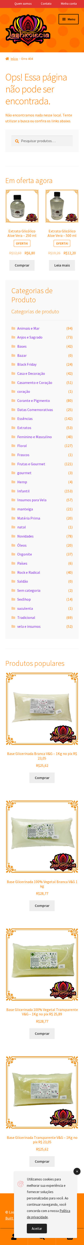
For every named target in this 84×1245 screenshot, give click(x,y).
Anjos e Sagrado (29, 337)
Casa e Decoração (31, 373)
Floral (22, 445)
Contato (46, 4)
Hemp (22, 482)
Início (14, 59)
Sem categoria (28, 590)
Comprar (22, 265)
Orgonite (24, 554)
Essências (25, 418)
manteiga (25, 509)
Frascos (23, 454)
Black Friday (26, 364)
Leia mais (62, 265)
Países (22, 563)
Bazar (22, 355)
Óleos (22, 545)
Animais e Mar (28, 328)
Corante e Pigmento (33, 400)
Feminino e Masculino (34, 436)
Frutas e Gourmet (31, 464)
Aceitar (37, 1228)
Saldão (22, 581)
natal (21, 527)
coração (23, 391)
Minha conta (69, 4)
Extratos (24, 427)
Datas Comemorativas (35, 409)
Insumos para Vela (31, 500)
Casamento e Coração (34, 382)
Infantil (23, 491)
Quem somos (23, 4)
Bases (22, 346)
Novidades (25, 536)
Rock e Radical (28, 572)
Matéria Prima (28, 518)
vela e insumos (29, 626)
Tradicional (26, 617)
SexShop (24, 599)
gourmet (24, 472)
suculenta (25, 608)
